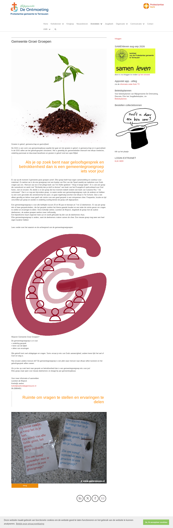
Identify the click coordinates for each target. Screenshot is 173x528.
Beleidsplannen (121, 99)
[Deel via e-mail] (102, 498)
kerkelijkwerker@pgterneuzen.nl (23, 386)
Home (45, 24)
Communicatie (136, 24)
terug (25, 486)
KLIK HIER (119, 161)
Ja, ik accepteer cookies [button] (156, 522)
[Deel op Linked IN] (80, 498)
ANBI (45, 29)
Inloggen (118, 39)
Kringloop (70, 24)
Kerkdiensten (56, 24)
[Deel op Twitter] (87, 498)
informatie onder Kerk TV (129, 84)
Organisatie (120, 24)
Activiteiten (95, 24)
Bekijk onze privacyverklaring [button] (30, 524)
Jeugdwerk (109, 24)
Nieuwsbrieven (82, 24)
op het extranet (144, 75)
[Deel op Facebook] (95, 498)
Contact (150, 24)
